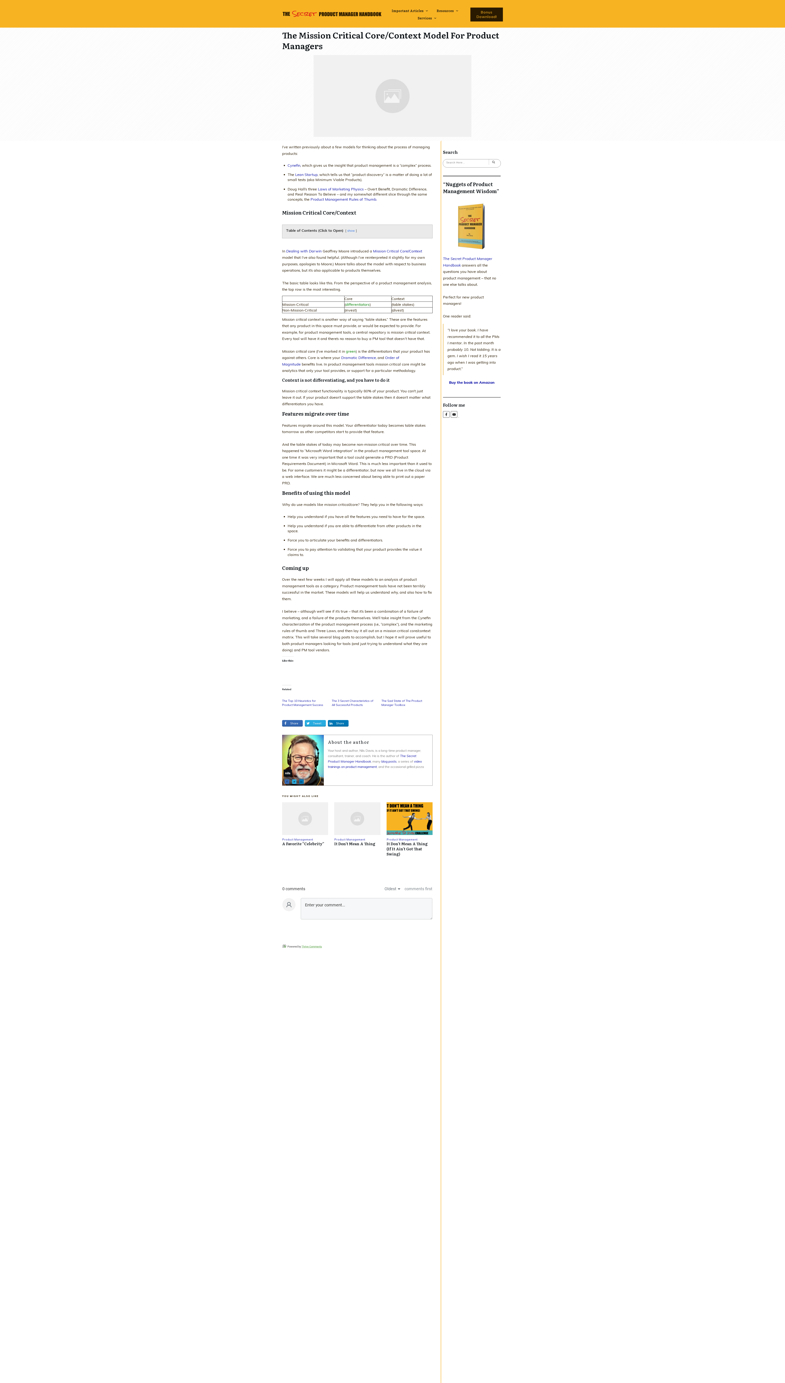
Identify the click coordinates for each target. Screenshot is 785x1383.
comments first (418, 888)
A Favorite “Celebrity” (303, 843)
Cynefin (294, 165)
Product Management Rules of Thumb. (344, 199)
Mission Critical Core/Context (397, 251)
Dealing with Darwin (304, 251)
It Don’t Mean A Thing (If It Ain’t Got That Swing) (407, 849)
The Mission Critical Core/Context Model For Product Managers (390, 40)
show (351, 231)
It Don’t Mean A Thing (354, 843)
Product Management (297, 839)
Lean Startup (306, 174)
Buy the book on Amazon (472, 382)
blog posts (389, 761)
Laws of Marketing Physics (341, 189)
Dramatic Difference (358, 357)
